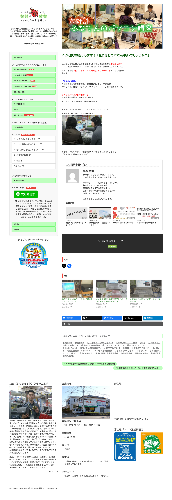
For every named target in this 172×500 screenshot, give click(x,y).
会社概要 (16, 229)
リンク (74, 353)
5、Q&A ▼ (18, 161)
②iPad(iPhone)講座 (90, 345)
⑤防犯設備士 (73, 351)
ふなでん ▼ (19, 166)
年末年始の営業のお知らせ (146, 223)
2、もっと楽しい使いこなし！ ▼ (28, 144)
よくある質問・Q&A (19, 104)
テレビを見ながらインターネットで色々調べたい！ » (138, 368)
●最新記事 (79, 343)
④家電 (126, 348)
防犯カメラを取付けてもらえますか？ (76, 224)
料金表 (16, 109)
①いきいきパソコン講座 (126, 343)
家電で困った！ (23, 115)
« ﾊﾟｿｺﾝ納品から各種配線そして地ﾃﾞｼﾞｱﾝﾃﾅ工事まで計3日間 (89, 364)
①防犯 (85, 218)
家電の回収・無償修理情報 (107, 353)
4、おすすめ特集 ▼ (22, 155)
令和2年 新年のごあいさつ (123, 223)
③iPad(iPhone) (70, 348)
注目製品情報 (126, 353)
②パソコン (107, 345)
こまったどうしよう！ (124, 351)
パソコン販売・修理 (23, 75)
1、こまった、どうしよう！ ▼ (27, 139)
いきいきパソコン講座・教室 (25, 86)
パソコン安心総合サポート (24, 80)
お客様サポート (18, 224)
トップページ (18, 57)
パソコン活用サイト (20, 127)
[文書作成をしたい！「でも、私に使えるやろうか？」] (77, 289)
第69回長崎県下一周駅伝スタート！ (99, 224)
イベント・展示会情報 (102, 351)
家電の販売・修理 (19, 92)
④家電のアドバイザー (141, 348)
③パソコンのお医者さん (90, 348)
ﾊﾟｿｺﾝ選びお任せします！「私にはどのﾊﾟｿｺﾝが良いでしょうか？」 (106, 55)
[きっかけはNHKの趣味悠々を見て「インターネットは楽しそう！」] (111, 289)
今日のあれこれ (86, 353)
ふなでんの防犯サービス (23, 69)
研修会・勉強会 (141, 353)
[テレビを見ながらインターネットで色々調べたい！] (146, 289)
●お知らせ (107, 218)
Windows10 (85, 351)
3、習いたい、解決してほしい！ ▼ (29, 150)
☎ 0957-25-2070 (19, 180)
